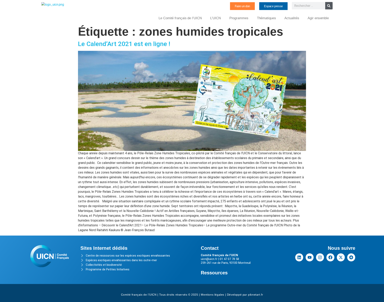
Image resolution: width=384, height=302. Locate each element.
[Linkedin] (299, 257)
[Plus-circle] (351, 257)
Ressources (214, 272)
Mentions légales (212, 294)
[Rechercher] (329, 5)
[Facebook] (330, 257)
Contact (210, 248)
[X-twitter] (341, 257)
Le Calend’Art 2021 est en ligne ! (124, 44)
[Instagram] (320, 257)
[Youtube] (310, 257)
